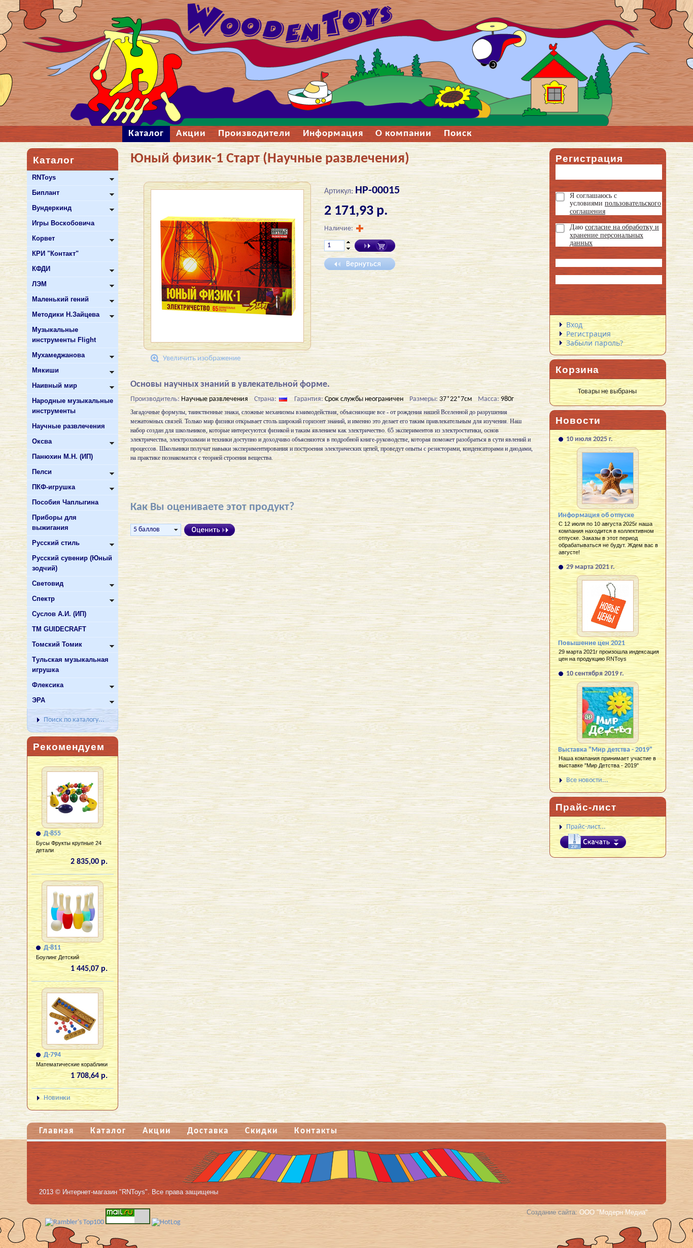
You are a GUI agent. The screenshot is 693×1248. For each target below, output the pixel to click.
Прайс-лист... (586, 827)
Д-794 (52, 1055)
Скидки (261, 1131)
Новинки (57, 1098)
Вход (574, 324)
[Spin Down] (348, 249)
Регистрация (588, 334)
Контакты (316, 1131)
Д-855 (52, 833)
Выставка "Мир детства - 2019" (605, 750)
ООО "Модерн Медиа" (613, 1212)
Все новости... (587, 780)
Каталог (108, 1131)
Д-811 (52, 948)
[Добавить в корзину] (375, 246)
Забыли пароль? (594, 343)
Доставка (208, 1131)
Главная (56, 1131)
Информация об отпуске (596, 515)
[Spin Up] (348, 242)
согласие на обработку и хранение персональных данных (614, 235)
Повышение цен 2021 (591, 643)
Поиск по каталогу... (74, 720)
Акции (157, 1131)
